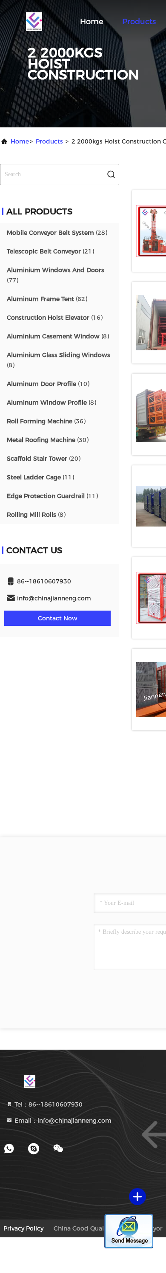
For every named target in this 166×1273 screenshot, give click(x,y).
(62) (47, 299)
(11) (40, 477)
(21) (50, 251)
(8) (58, 336)
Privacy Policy (23, 1228)
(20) (43, 458)
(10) (48, 384)
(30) (48, 440)
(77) (55, 275)
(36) (46, 421)
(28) (57, 233)
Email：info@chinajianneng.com (62, 1120)
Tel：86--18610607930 (48, 1104)
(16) (55, 317)
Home (91, 21)
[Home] (34, 21)
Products (139, 21)
